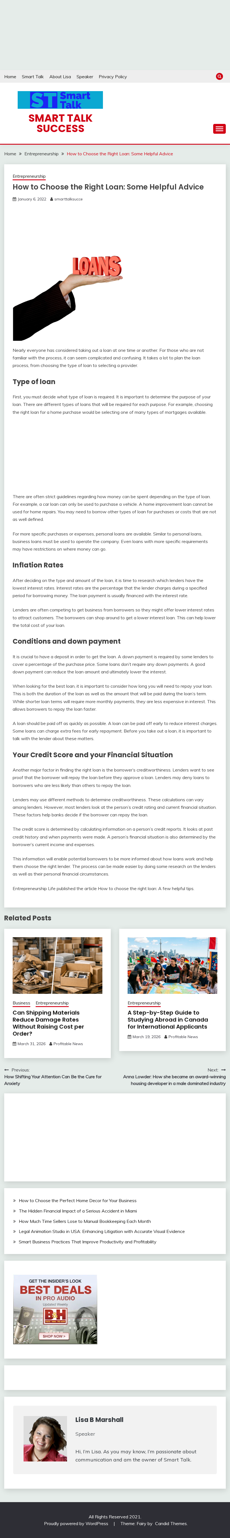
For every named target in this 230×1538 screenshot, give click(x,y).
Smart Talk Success (60, 123)
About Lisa (60, 76)
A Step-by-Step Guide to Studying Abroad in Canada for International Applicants (168, 1020)
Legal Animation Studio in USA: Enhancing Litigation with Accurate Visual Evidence (102, 1231)
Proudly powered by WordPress (76, 1523)
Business (21, 1003)
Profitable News (68, 1043)
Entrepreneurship (29, 176)
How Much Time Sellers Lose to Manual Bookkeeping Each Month (85, 1221)
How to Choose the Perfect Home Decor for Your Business (78, 1200)
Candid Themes (171, 1523)
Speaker (85, 76)
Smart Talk (33, 76)
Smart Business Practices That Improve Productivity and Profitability (88, 1241)
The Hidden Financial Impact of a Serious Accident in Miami (78, 1211)
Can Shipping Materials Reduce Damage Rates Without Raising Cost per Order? (48, 1023)
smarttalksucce (68, 199)
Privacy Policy (113, 76)
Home (10, 76)
